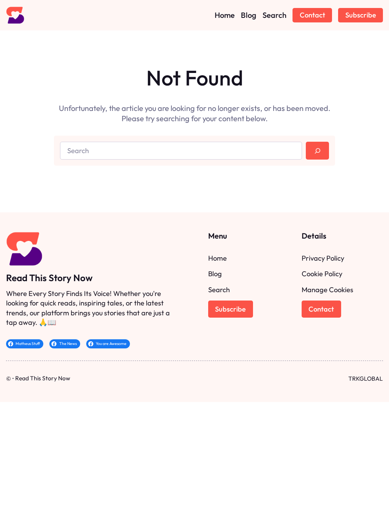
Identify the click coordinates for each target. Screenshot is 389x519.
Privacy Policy (323, 258)
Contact (312, 15)
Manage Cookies (327, 289)
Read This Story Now (49, 277)
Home (217, 258)
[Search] (317, 151)
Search (219, 289)
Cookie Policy (322, 273)
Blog (215, 273)
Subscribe (360, 15)
